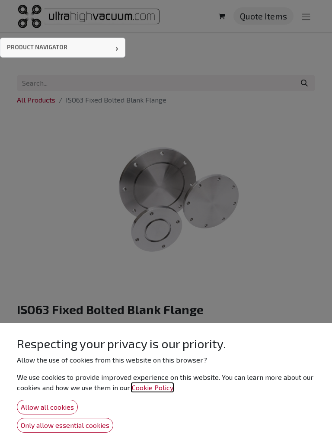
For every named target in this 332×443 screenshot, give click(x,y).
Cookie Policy (152, 387)
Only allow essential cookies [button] (65, 425)
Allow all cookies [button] (47, 407)
